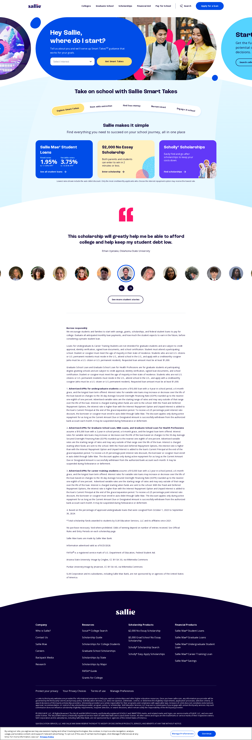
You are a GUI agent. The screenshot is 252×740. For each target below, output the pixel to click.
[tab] (16, 273)
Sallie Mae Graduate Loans (190, 637)
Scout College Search (94, 630)
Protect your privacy (47, 691)
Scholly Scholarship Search (143, 647)
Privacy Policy (47, 737)
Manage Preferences (182, 734)
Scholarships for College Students (101, 644)
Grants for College (92, 677)
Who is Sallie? (43, 630)
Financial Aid (144, 6)
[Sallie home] (53, 6)
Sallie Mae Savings (186, 660)
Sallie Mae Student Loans (189, 630)
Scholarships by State (94, 657)
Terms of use (98, 691)
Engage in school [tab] (186, 109)
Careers (40, 650)
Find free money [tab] (131, 105)
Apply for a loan (209, 6)
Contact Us (42, 637)
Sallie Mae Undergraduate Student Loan (195, 646)
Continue (206, 734)
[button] (122, 691)
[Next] (130, 288)
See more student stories (126, 299)
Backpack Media (45, 657)
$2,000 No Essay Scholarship (144, 630)
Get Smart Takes (114, 61)
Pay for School (163, 6)
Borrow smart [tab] (158, 107)
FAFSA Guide (89, 671)
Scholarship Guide (92, 637)
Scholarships (125, 6)
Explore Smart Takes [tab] (68, 109)
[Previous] (122, 288)
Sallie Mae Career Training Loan (193, 654)
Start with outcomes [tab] (101, 106)
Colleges (86, 6)
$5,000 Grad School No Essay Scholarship (144, 639)
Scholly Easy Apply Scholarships (146, 654)
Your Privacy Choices (74, 691)
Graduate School (105, 6)
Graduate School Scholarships (99, 650)
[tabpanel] (126, 242)
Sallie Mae (41, 644)
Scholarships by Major (94, 664)
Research (41, 664)
